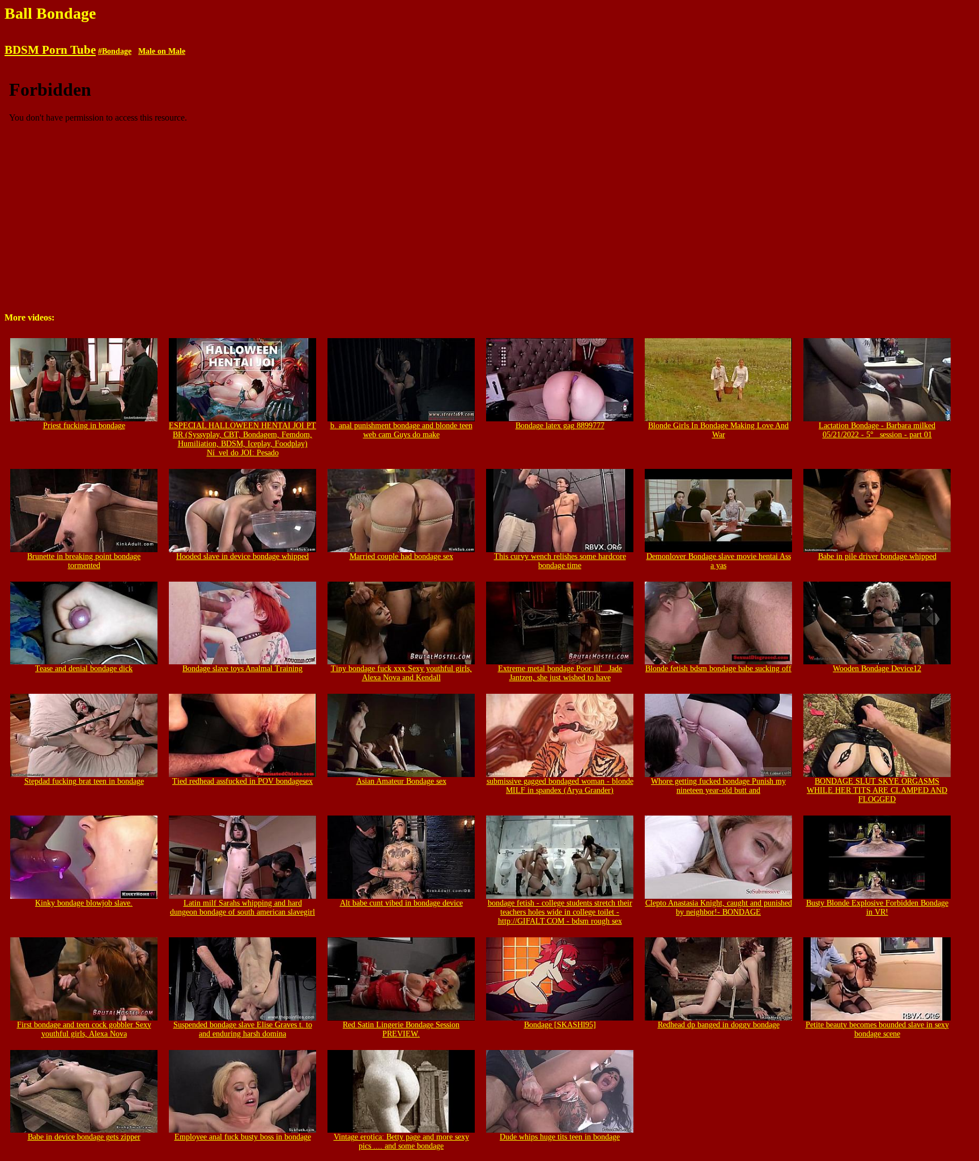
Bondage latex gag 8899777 (560, 425)
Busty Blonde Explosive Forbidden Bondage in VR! (877, 907)
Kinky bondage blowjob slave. (84, 903)
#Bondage (114, 51)
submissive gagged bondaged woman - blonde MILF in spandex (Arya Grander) (560, 786)
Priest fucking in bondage (84, 425)
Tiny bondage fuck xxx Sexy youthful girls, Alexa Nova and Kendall (401, 673)
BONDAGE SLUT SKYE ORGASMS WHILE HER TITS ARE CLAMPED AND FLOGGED (877, 790)
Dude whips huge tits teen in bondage (560, 1137)
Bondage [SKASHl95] (560, 1025)
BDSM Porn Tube (50, 50)
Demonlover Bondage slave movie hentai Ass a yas (718, 561)
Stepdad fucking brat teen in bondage (84, 781)
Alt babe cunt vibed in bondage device (401, 903)
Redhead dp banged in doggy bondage (719, 1025)
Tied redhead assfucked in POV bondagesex (242, 781)
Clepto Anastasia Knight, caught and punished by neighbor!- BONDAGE (718, 907)
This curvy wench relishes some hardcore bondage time (560, 561)
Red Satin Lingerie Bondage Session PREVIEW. (401, 1029)
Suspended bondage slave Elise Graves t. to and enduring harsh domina (242, 1029)
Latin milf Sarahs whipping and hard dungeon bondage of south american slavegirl (242, 907)
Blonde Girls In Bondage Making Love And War (718, 430)
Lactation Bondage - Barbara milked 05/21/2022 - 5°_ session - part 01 (877, 430)
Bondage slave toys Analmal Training (242, 668)
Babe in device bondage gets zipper (84, 1137)
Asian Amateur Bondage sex (401, 781)
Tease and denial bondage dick (84, 668)
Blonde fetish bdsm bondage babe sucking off (718, 668)
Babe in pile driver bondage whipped (877, 556)
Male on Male (161, 51)
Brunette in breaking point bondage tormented (84, 561)
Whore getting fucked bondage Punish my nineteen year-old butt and (718, 786)
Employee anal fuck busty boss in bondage (242, 1137)
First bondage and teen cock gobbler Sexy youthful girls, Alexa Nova (84, 1029)
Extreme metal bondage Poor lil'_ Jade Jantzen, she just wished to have (560, 673)
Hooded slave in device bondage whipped (242, 556)
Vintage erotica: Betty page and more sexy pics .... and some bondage (401, 1141)
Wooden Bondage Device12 (877, 668)
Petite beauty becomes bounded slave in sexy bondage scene (877, 1029)
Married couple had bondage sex (401, 556)
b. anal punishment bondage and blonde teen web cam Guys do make (401, 430)
